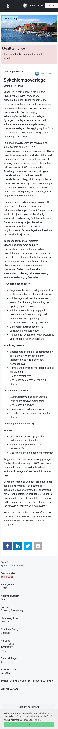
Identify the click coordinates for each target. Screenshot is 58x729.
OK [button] (29, 724)
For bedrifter (36, 5)
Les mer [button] (37, 720)
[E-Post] (38, 546)
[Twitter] (28, 546)
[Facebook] (7, 546)
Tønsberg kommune (12, 565)
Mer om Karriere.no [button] (29, 707)
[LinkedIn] (17, 546)
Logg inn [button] (51, 5)
